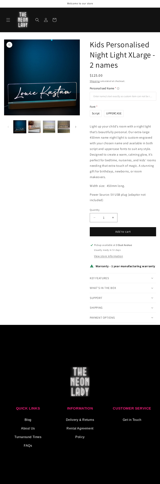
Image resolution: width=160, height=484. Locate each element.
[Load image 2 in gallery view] (34, 126)
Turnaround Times (28, 437)
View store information (108, 256)
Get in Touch (132, 419)
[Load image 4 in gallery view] (63, 126)
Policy (80, 437)
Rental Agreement (80, 428)
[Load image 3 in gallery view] (49, 126)
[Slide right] (75, 127)
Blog (28, 419)
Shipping (95, 81)
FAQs (28, 445)
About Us (28, 428)
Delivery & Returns (80, 419)
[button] (8, 20)
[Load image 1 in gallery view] (19, 126)
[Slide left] (8, 127)
